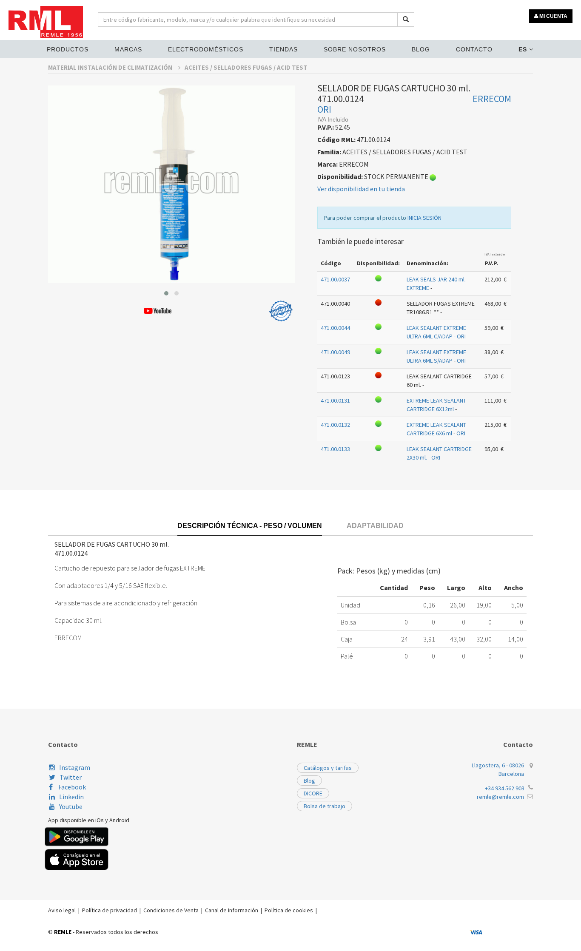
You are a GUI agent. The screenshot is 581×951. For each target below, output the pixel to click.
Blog (421, 49)
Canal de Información (231, 910)
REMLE (62, 932)
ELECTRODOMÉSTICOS (205, 49)
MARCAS (128, 49)
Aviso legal (62, 910)
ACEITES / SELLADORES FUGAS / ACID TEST (246, 67)
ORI (324, 109)
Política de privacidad (109, 910)
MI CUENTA (552, 16)
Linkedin (71, 796)
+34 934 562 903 (504, 788)
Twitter (71, 777)
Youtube (71, 806)
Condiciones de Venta (171, 910)
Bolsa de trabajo (324, 806)
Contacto (474, 49)
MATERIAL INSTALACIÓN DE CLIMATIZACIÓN (111, 67)
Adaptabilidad (375, 525)
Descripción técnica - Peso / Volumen (249, 525)
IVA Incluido (494, 254)
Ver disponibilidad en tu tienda (361, 189)
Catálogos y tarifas (328, 768)
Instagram (74, 767)
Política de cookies (289, 910)
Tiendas (283, 49)
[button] (166, 293)
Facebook (71, 787)
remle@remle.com (500, 797)
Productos (67, 49)
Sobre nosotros (355, 49)
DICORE (313, 793)
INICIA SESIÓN (424, 217)
